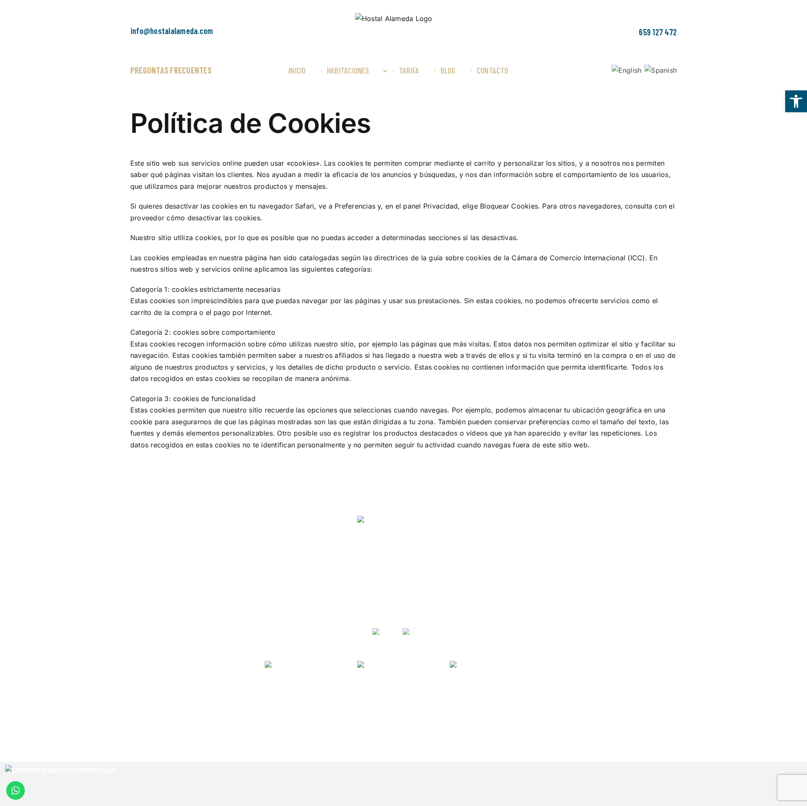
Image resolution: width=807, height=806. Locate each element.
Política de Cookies (321, 721)
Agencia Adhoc (633, 721)
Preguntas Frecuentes (170, 70)
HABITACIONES (379, 542)
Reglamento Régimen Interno (512, 721)
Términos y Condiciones (389, 721)
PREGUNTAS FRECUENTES (403, 571)
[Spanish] (660, 70)
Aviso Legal (448, 721)
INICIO (333, 542)
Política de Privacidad (255, 721)
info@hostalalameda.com (171, 31)
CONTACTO (466, 542)
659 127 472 (658, 32)
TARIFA (426, 542)
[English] (627, 70)
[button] (796, 101)
